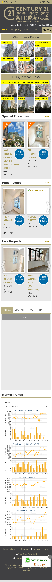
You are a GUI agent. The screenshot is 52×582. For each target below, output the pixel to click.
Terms (47, 549)
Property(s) (10, 2)
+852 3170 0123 (27, 553)
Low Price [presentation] (19, 309)
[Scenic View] (26, 65)
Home (4, 29)
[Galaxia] (43, 65)
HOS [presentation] (31, 309)
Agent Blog (40, 29)
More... (47, 29)
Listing (27, 29)
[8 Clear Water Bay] (43, 48)
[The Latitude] (9, 65)
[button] (3, 140)
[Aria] (26, 48)
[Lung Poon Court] (9, 88)
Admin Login (10, 549)
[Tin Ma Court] (9, 104)
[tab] (7, 310)
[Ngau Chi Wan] (43, 88)
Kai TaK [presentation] (7, 309)
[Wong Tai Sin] (43, 104)
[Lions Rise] (9, 48)
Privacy (36, 549)
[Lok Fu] (26, 104)
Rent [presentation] (40, 309)
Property (16, 29)
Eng (49, 2)
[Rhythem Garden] (26, 88)
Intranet (24, 549)
